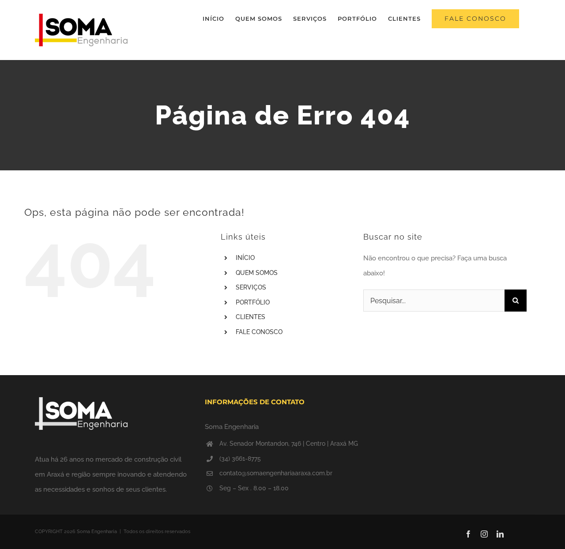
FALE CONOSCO (259, 331)
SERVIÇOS (251, 287)
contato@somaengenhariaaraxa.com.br (275, 473)
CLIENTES (250, 316)
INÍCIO (245, 257)
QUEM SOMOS (257, 272)
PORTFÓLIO (253, 302)
